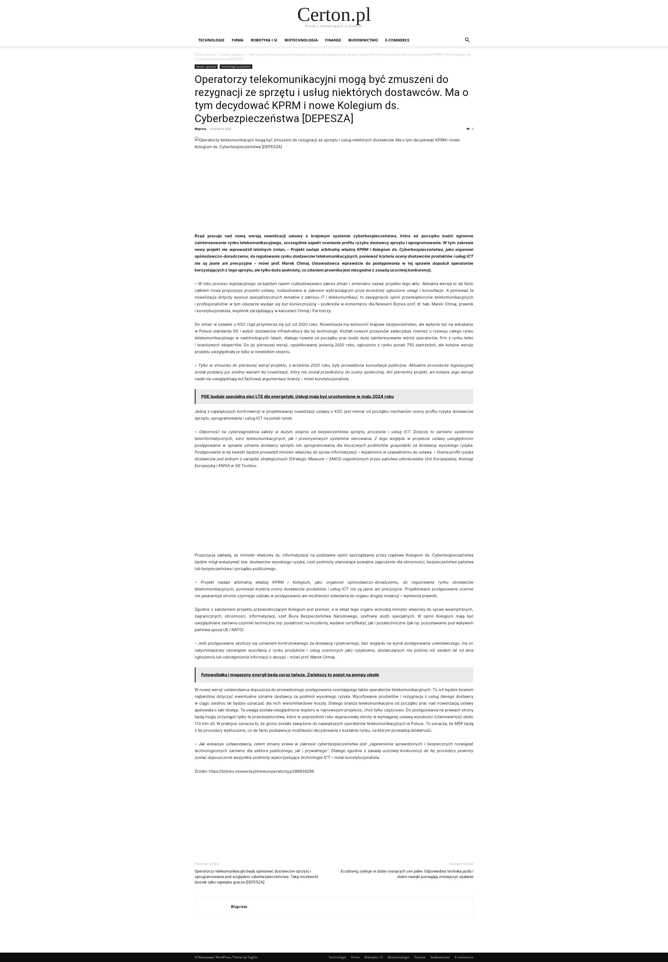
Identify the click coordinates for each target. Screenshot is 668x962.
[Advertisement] (334, 193)
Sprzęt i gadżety (232, 54)
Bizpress (200, 129)
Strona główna (205, 54)
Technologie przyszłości (236, 66)
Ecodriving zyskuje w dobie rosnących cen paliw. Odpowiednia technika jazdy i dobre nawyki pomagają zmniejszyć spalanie (407, 874)
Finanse (333, 40)
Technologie (211, 40)
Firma (237, 40)
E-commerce (397, 40)
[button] (467, 40)
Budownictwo (363, 40)
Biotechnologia (301, 40)
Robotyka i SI (264, 40)
